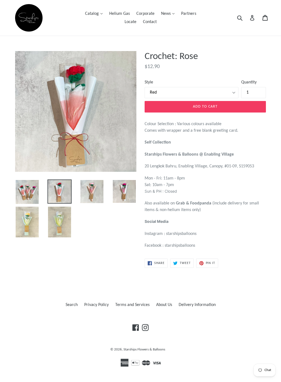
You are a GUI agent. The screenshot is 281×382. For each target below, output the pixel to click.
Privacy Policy (96, 305)
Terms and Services (132, 305)
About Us (164, 305)
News (169, 13)
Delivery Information (197, 305)
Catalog (95, 13)
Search (72, 305)
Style (149, 82)
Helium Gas (119, 14)
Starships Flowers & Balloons (144, 349)
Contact (150, 22)
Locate (130, 22)
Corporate (145, 14)
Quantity (249, 82)
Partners (188, 14)
